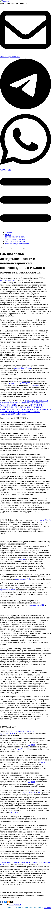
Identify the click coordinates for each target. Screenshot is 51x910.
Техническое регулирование (17, 243)
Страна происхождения (15, 239)
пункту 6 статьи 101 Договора (21, 731)
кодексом (31, 745)
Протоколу (14, 812)
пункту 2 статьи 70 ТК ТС (19, 383)
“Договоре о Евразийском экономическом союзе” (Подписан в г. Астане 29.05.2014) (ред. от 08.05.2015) (25, 403)
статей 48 (21, 749)
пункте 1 (43, 762)
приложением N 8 (7, 590)
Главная (8, 232)
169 (38, 792)
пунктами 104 (29, 792)
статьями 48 (42, 520)
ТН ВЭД (8, 235)
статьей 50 (20, 559)
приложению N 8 (22, 579)
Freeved (47, 908)
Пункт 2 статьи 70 (7, 733)
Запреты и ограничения (15, 241)
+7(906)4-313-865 (7, 170)
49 (50, 520)
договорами (34, 385)
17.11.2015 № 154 (7, 280)
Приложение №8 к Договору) (13, 414)
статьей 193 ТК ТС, (22, 368)
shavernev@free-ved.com (10, 57)
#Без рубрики (15, 904)
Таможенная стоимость (15, 237)
